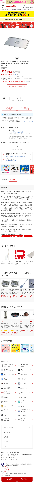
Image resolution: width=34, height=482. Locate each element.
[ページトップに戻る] (31, 476)
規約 (32, 121)
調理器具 (25, 9)
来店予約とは (27, 121)
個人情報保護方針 (5, 475)
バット (31, 9)
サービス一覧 (4, 473)
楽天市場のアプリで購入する (17, 86)
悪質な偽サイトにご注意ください (9, 459)
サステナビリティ (22, 473)
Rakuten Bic (11, 6)
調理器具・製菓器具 (16, 9)
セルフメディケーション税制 (8, 457)
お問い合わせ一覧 (13, 473)
